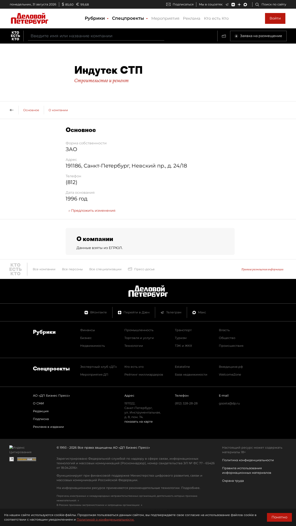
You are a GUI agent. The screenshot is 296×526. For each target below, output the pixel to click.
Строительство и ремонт (101, 80)
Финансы (87, 330)
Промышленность (138, 330)
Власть (224, 330)
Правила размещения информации (262, 269)
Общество (227, 338)
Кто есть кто (134, 367)
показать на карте (138, 421)
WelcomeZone (230, 374)
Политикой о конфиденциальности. (105, 519)
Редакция (41, 411)
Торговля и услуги (139, 338)
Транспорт (183, 330)
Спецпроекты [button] (128, 18)
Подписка (41, 419)
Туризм (181, 338)
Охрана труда (233, 481)
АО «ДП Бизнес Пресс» (51, 395)
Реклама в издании (48, 427)
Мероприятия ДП (94, 374)
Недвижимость (92, 346)
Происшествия (231, 346)
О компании (58, 110)
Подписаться (183, 4)
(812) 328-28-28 (186, 403)
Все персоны (72, 269)
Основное (31, 110)
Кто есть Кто (216, 18)
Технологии (133, 346)
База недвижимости (191, 374)
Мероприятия (165, 18)
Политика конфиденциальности (248, 460)
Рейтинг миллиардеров (143, 374)
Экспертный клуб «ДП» (98, 367)
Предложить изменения (92, 210)
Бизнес (86, 338)
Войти (275, 18)
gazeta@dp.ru (229, 403)
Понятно (279, 517)
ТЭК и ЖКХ (183, 346)
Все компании (44, 269)
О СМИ (38, 403)
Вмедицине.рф (231, 367)
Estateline (182, 367)
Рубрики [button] (95, 18)
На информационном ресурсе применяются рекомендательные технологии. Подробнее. (128, 488)
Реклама (191, 18)
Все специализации (105, 269)
